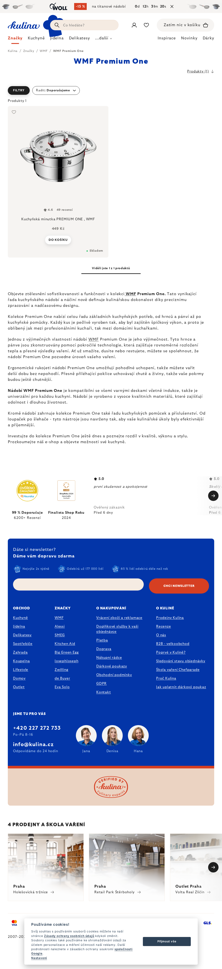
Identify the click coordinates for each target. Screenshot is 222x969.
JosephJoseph (66, 661)
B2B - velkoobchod (172, 643)
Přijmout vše (166, 941)
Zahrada (20, 652)
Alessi (60, 626)
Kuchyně (20, 618)
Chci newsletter (179, 586)
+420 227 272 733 (37, 728)
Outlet (19, 687)
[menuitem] (15, 39)
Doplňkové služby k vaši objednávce (117, 629)
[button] (111, 90)
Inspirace (167, 38)
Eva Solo (62, 687)
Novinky (189, 38)
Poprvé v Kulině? (171, 652)
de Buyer (62, 678)
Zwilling (61, 669)
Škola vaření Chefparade (177, 669)
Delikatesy (22, 635)
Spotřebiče (23, 643)
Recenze (163, 626)
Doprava (103, 649)
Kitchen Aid (65, 643)
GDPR (101, 683)
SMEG (60, 635)
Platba (102, 640)
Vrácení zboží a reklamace (119, 618)
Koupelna (21, 661)
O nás (161, 635)
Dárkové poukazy (111, 666)
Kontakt (103, 692)
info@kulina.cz (33, 744)
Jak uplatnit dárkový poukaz (181, 687)
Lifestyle (20, 669)
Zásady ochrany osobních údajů (69, 936)
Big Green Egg (66, 652)
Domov (19, 678)
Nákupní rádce (109, 657)
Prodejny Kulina (170, 618)
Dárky (208, 38)
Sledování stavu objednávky (180, 661)
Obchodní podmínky (114, 675)
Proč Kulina (166, 678)
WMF (130, 294)
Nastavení (39, 958)
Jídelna (19, 626)
